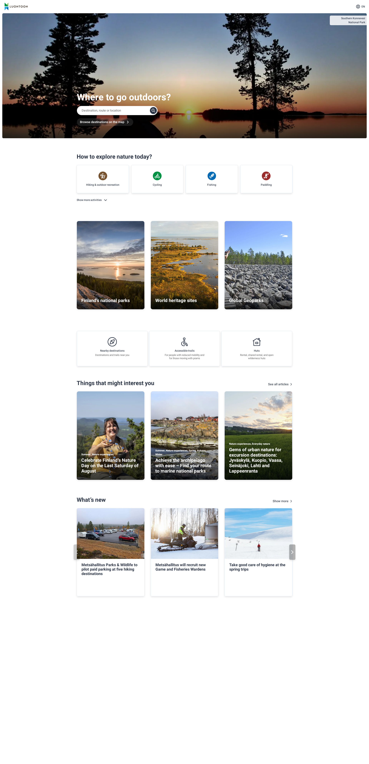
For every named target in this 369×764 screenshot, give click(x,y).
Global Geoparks (246, 300)
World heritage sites (176, 300)
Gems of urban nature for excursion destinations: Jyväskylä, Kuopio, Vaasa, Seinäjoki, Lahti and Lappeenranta (256, 460)
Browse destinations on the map (102, 122)
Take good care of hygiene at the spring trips (257, 567)
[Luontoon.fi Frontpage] (16, 6)
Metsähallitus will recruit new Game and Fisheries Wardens (180, 567)
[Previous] (77, 552)
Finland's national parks (105, 300)
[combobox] (117, 110)
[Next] (292, 552)
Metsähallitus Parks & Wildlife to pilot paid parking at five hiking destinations (109, 569)
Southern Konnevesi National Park (353, 20)
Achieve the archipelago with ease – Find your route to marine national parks (183, 465)
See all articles (278, 384)
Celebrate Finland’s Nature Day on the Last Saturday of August (110, 465)
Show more (280, 501)
